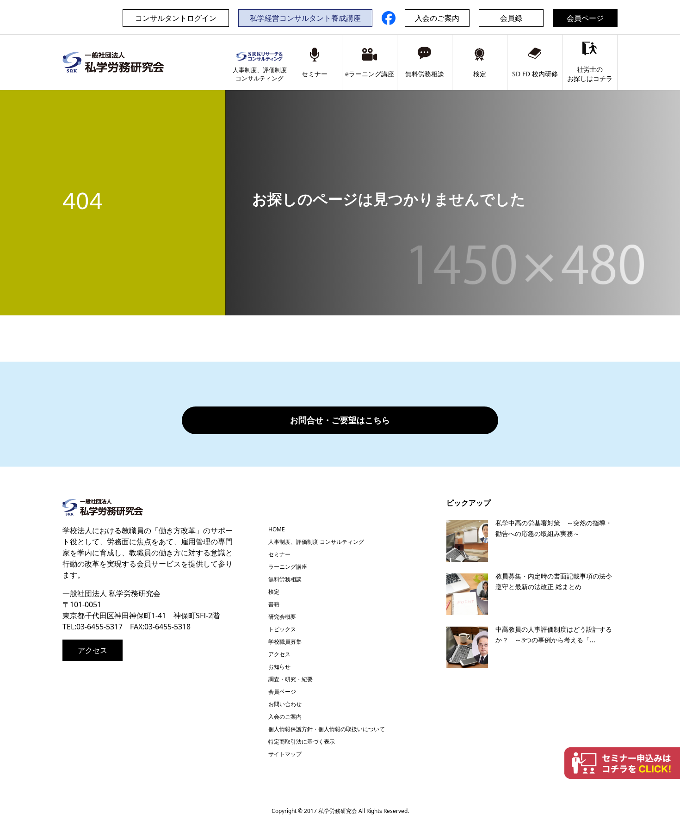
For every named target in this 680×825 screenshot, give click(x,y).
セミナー (315, 73)
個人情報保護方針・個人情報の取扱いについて (326, 729)
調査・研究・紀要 (290, 679)
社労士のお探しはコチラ (589, 74)
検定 (479, 73)
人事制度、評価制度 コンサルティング (316, 542)
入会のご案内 (437, 18)
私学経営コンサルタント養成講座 (305, 18)
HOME (276, 529)
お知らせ (279, 667)
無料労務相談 (424, 73)
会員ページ (585, 18)
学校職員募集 (285, 642)
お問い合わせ (285, 704)
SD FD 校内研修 (535, 73)
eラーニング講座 (369, 73)
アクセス (92, 650)
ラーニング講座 (287, 567)
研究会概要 (282, 617)
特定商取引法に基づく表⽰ (301, 741)
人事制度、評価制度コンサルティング (260, 74)
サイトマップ (285, 754)
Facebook (389, 18)
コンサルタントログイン (175, 18)
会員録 (511, 18)
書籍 (273, 604)
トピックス (282, 629)
